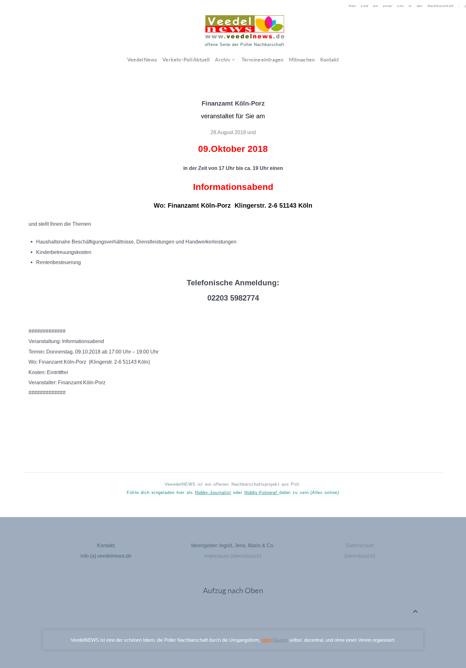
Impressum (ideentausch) (232, 556)
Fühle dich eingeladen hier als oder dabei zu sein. (233, 492)
